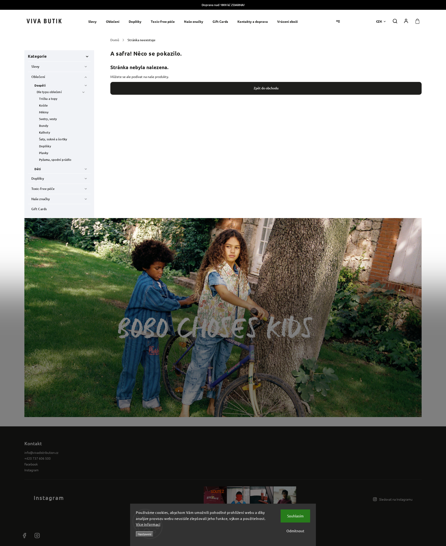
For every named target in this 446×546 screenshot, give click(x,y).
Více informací (148, 524)
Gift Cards (39, 209)
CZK (379, 21)
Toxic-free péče (43, 188)
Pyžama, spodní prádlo (55, 160)
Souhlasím (295, 516)
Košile (43, 105)
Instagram (31, 470)
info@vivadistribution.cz (41, 452)
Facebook (31, 464)
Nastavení (144, 534)
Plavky (44, 153)
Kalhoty (44, 132)
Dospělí (40, 85)
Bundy (44, 126)
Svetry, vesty (48, 119)
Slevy (35, 66)
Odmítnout (295, 531)
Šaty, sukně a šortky (53, 139)
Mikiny (44, 112)
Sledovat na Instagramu (396, 499)
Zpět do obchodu (266, 88)
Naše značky (40, 199)
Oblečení (38, 76)
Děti (37, 169)
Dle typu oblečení (49, 92)
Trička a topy (48, 99)
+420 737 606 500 (37, 458)
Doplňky (45, 146)
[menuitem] (94, 21)
